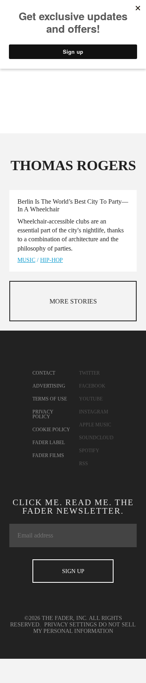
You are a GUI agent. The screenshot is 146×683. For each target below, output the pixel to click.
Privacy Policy (43, 414)
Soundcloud (96, 438)
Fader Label (48, 442)
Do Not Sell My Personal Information (84, 628)
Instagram (93, 412)
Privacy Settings (70, 625)
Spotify (89, 450)
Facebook (92, 386)
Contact (43, 373)
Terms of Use (49, 399)
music (26, 260)
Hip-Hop (51, 260)
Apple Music (95, 425)
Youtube (91, 399)
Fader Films (48, 455)
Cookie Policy (51, 429)
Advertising (48, 386)
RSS (83, 463)
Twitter (89, 373)
